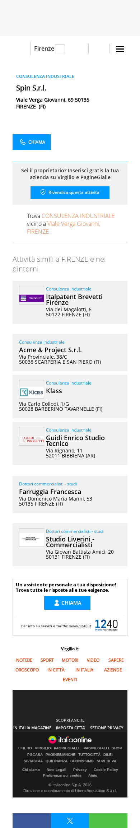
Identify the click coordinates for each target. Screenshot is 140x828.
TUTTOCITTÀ (89, 755)
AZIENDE (113, 670)
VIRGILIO (43, 748)
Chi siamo (31, 770)
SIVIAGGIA (33, 761)
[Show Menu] (120, 49)
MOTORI (70, 660)
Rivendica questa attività (73, 192)
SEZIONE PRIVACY (106, 727)
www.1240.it (80, 625)
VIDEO (93, 660)
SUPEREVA (106, 761)
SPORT (47, 660)
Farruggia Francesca (50, 491)
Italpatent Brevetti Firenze (74, 299)
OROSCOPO (27, 670)
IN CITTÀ (56, 670)
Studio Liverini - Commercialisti (70, 542)
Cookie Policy (106, 770)
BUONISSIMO (82, 761)
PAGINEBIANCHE (60, 755)
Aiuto (92, 775)
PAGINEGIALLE (67, 748)
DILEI (108, 755)
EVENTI (70, 679)
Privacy (80, 770)
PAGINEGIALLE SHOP (103, 748)
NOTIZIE (24, 660)
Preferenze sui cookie (62, 775)
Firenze (44, 48)
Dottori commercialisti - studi (48, 484)
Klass (54, 390)
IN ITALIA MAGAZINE (32, 727)
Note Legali (56, 770)
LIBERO (25, 748)
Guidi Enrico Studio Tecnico (75, 440)
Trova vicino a (71, 224)
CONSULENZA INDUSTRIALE (45, 76)
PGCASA (35, 755)
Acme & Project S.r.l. (50, 349)
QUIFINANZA (56, 761)
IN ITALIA (84, 670)
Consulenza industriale (69, 289)
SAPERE (116, 660)
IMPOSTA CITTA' (70, 727)
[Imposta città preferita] (21, 48)
